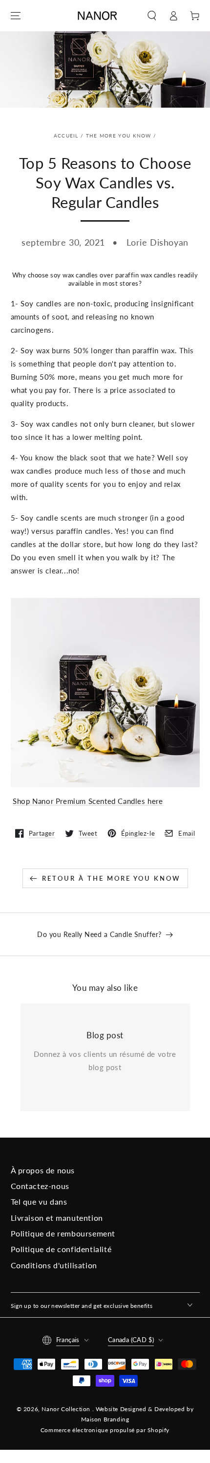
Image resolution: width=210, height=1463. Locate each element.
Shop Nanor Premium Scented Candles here (88, 801)
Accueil (66, 135)
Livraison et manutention (57, 1217)
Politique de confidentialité (61, 1249)
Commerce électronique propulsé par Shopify (105, 1430)
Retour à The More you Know (111, 878)
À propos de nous (43, 1170)
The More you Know (118, 135)
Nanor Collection (67, 1409)
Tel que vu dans (39, 1201)
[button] (152, 15)
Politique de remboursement (63, 1233)
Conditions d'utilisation (54, 1265)
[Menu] (15, 15)
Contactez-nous (40, 1185)
